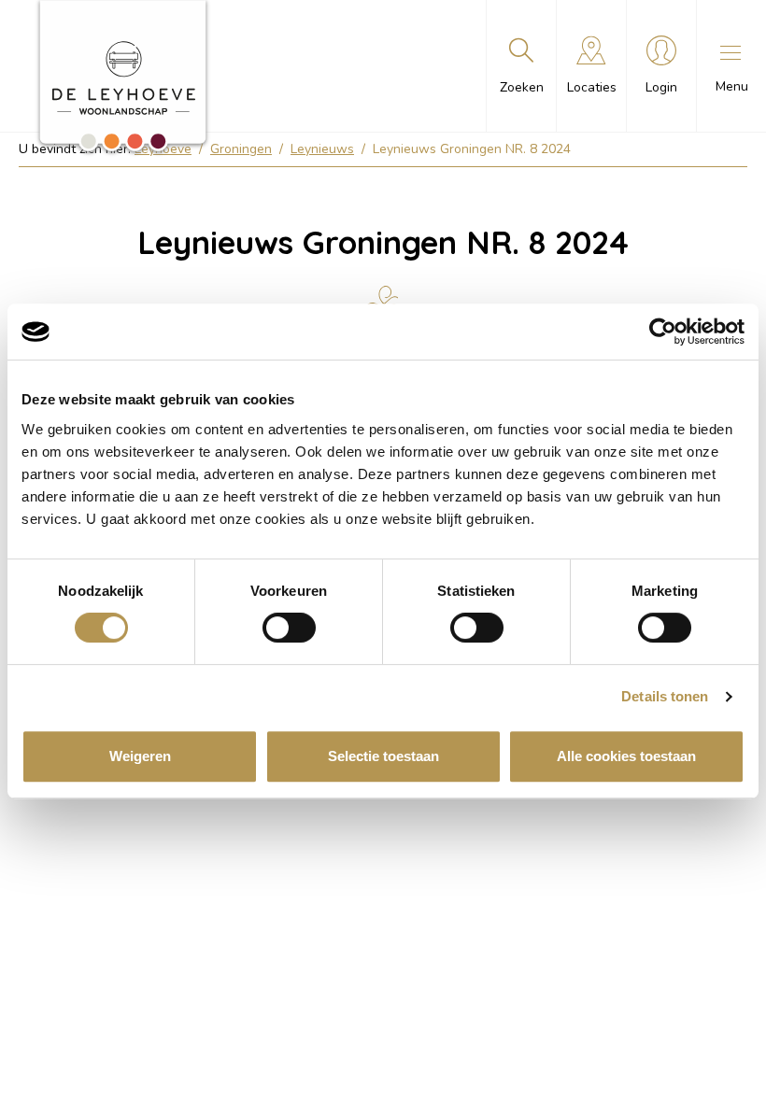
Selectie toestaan (383, 756)
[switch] (289, 628)
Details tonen (664, 696)
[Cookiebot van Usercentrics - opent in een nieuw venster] (663, 332)
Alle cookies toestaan (626, 756)
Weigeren (140, 756)
